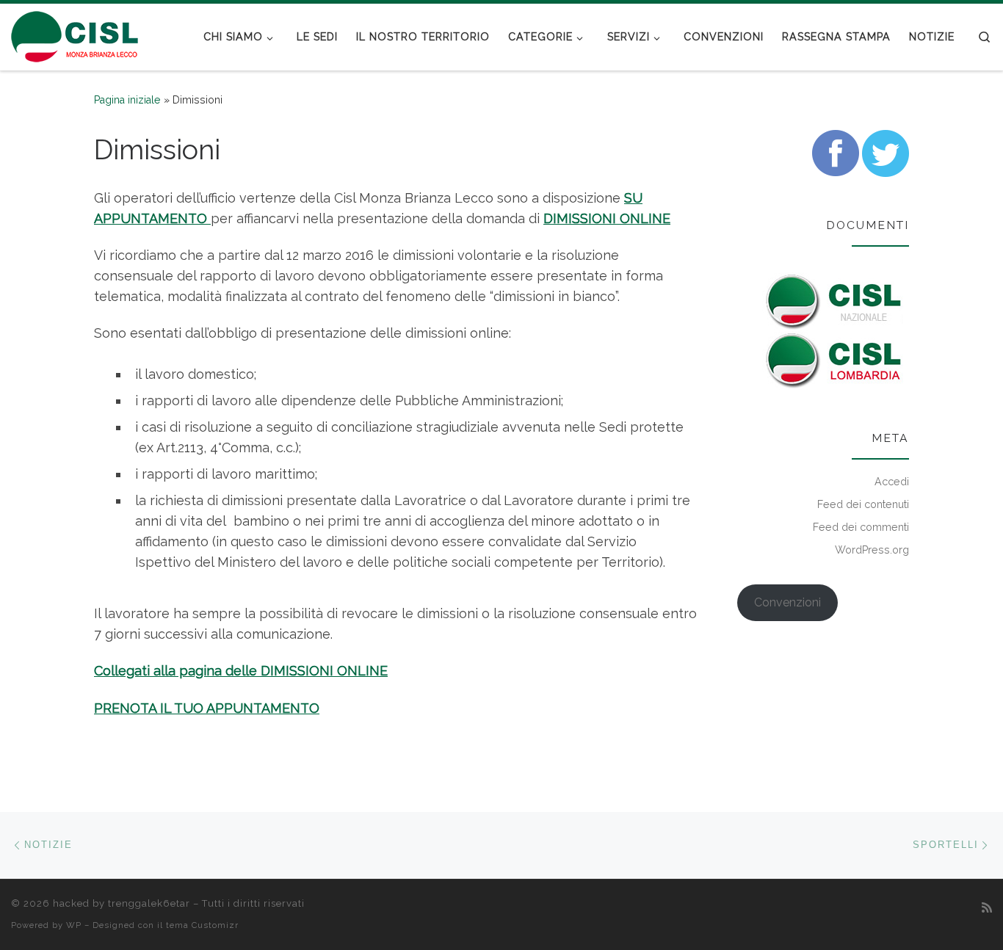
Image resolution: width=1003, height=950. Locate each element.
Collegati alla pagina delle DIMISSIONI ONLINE (241, 670)
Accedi (892, 481)
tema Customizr (202, 925)
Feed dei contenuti (863, 504)
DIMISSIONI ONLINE (606, 218)
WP (74, 925)
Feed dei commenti (861, 527)
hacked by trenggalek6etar (121, 903)
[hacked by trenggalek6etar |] (75, 34)
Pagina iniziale (127, 100)
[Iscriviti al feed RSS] (987, 908)
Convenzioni (787, 602)
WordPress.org (872, 550)
